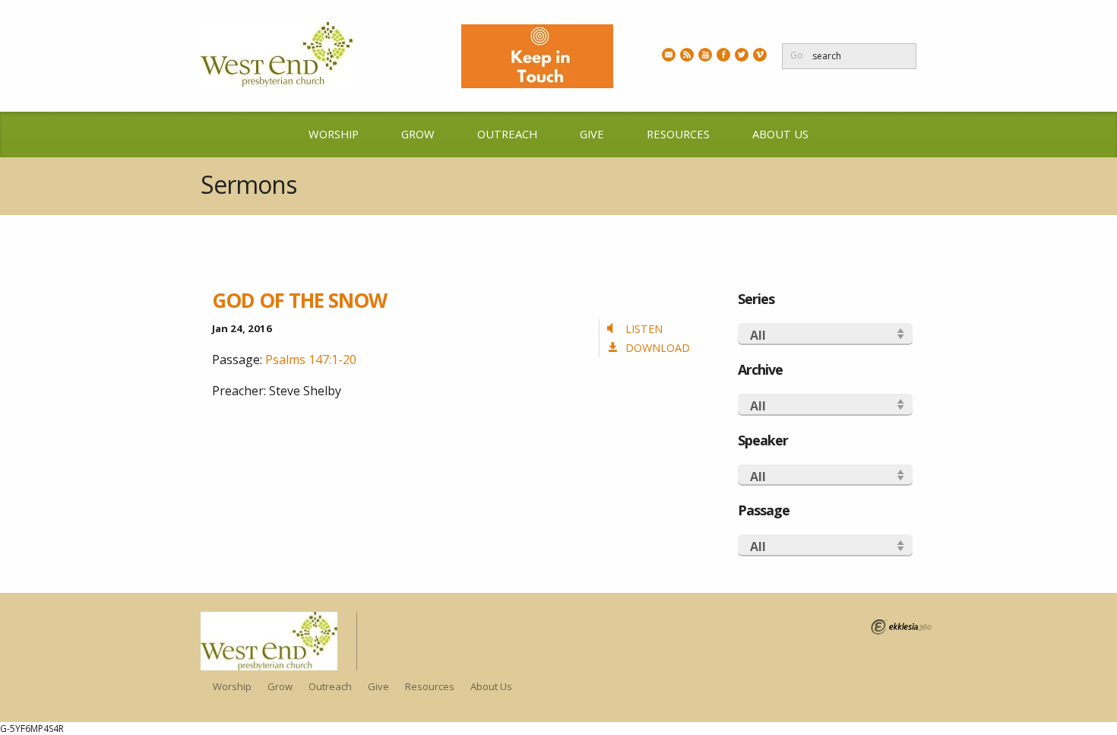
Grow (418, 133)
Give (592, 133)
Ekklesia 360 (901, 627)
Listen (644, 329)
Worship (334, 133)
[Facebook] (723, 55)
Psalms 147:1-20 (310, 359)
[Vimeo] (760, 55)
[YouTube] (705, 55)
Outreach (507, 133)
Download (657, 348)
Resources (678, 133)
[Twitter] (741, 55)
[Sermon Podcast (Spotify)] (687, 55)
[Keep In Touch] (669, 55)
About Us (780, 133)
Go (796, 55)
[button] (825, 334)
